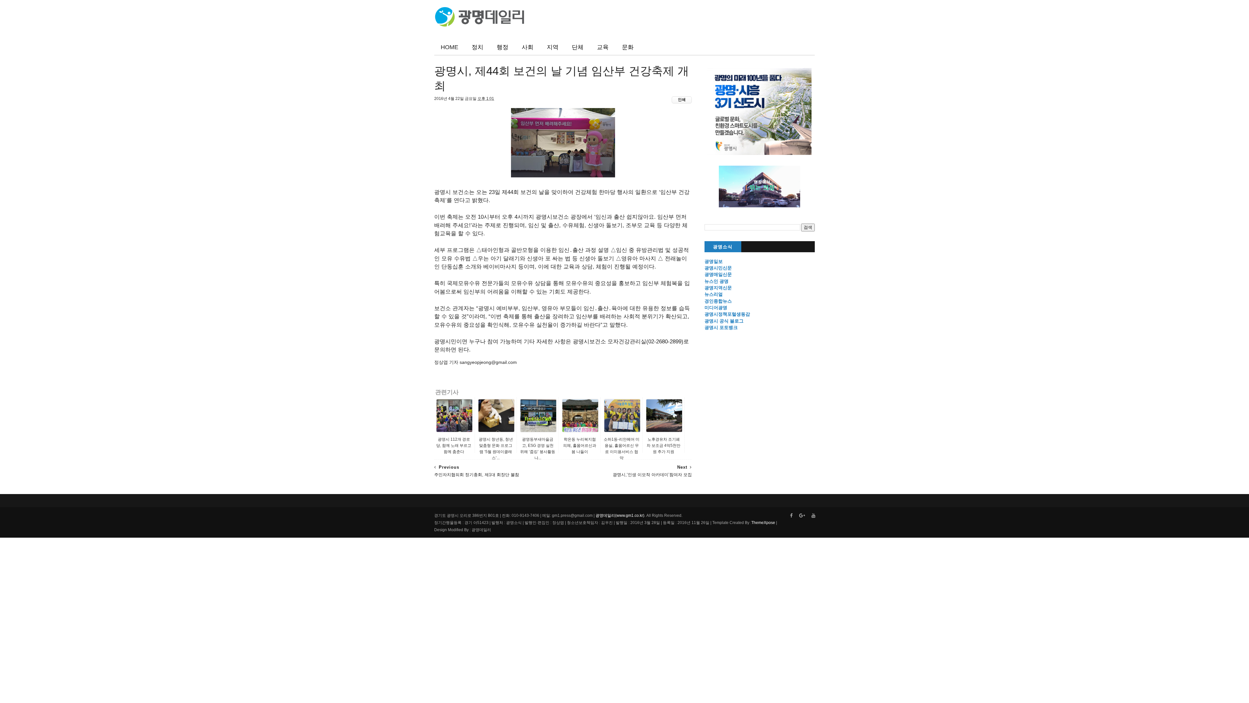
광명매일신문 (718, 274)
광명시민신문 (718, 267)
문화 (628, 47)
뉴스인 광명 (717, 281)
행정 (502, 47)
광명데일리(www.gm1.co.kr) (620, 515)
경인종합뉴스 (718, 301)
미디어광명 (716, 307)
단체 (578, 47)
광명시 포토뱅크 (721, 327)
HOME (449, 47)
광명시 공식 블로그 (724, 321)
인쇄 (682, 99)
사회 (527, 47)
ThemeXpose (763, 522)
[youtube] (813, 515)
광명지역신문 (718, 287)
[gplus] (802, 515)
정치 (477, 47)
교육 (603, 47)
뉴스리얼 (714, 294)
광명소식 (722, 247)
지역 (552, 47)
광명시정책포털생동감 (727, 314)
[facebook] (791, 515)
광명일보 (714, 261)
